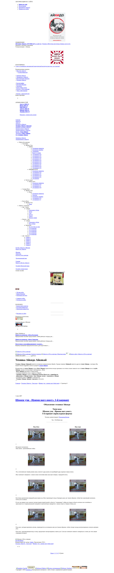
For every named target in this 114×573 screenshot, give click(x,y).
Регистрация (22, 6)
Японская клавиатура (22, 309)
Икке (30, 204)
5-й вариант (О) (36, 163)
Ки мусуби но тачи (34, 227)
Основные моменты (38, 148)
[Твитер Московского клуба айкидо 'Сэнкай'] (16, 289)
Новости (18, 121)
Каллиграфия (20, 83)
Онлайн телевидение (22, 269)
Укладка (34, 195)
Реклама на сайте (21, 313)
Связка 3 (28, 240)
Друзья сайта (20, 292)
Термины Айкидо (21, 138)
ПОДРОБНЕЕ (19, 540)
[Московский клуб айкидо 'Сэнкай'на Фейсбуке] (18, 289)
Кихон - (22, 132)
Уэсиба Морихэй (22, 72)
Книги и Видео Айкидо (22, 263)
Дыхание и (23, 133)
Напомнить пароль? (24, 7)
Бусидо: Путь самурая (22, 255)
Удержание (35, 151)
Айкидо (18, 123)
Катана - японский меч (22, 93)
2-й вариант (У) (36, 159)
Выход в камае (36, 153)
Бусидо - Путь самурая (22, 89)
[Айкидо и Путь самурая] (22, 351)
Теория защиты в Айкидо (23, 130)
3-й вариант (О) (36, 160)
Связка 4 (28, 242)
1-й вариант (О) (36, 154)
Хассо (30, 216)
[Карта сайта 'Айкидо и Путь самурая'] (80, 354)
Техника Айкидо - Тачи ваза (23, 543)
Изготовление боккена (22, 78)
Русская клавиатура (22, 307)
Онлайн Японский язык (22, 266)
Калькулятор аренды (22, 306)
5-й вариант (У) (36, 165)
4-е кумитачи (32, 233)
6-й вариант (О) (36, 166)
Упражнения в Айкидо (22, 139)
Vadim (31, 542)
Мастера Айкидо (21, 71)
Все (22, 135)
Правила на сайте (24, 9)
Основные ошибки (37, 150)
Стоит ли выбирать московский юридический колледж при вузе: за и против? (37, 66)
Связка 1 (28, 237)
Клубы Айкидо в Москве (23, 247)
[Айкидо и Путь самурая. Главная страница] (28, 354)
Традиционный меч (21, 258)
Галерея (18, 261)
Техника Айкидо (21, 80)
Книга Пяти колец (21, 87)
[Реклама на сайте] (57, 63)
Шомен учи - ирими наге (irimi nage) (43, 543)
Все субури (32, 223)
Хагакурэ (19, 86)
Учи (30, 213)
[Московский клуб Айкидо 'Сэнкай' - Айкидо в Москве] (19, 325)
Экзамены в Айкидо (22, 77)
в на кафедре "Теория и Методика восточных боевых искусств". (43, 44)
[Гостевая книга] (67, 354)
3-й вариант (35, 178)
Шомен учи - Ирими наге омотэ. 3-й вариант (42, 400)
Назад (52, 553)
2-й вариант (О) (36, 157)
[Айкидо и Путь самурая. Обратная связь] (53, 354)
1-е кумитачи (32, 228)
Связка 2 (28, 239)
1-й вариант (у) (36, 186)
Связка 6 (28, 245)
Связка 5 (28, 243)
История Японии (21, 84)
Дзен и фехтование (21, 90)
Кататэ (31, 214)
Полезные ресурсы (21, 295)
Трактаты (18, 254)
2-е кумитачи (32, 230)
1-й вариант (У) (36, 156)
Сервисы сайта (20, 298)
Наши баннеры (20, 294)
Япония (18, 252)
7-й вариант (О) (36, 168)
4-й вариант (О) (36, 162)
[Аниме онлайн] (57, 284)
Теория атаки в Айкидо (22, 129)
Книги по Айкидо (21, 249)
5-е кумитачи (32, 234)
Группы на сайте (21, 300)
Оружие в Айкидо (21, 124)
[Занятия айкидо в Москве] (57, 41)
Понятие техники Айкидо (23, 127)
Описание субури (34, 210)
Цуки (30, 211)
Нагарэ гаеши (33, 217)
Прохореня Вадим (64, 417)
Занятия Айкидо (21, 75)
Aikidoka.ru (29, 569)
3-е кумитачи (32, 231)
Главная (18, 120)
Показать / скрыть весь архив (28, 114)
